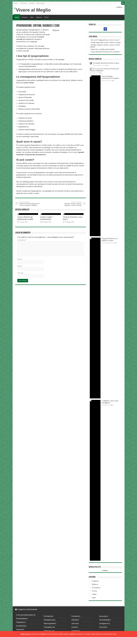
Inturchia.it (75, 623)
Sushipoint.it (75, 631)
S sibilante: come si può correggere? (110, 402)
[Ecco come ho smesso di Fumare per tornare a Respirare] (91, 68)
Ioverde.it (74, 627)
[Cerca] (122, 3)
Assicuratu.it (103, 616)
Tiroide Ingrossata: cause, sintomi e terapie (106, 42)
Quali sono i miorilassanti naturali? (103, 49)
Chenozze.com (49, 631)
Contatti (31, 3)
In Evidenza (96, 588)
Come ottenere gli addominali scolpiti (25, 218)
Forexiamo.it (75, 616)
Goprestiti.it (20, 629)
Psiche (46, 17)
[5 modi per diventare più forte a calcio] (91, 63)
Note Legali (40, 3)
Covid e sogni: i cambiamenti (46, 218)
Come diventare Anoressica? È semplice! (105, 52)
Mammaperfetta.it (50, 623)
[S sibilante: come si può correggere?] (95, 480)
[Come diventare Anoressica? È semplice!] (95, 155)
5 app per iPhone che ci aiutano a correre (110, 239)
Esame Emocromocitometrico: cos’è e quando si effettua (29, 203)
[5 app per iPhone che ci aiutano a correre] (95, 318)
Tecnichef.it (103, 627)
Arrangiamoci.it (104, 623)
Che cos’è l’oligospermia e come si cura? (105, 40)
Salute (17, 17)
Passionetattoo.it (22, 618)
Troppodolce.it (21, 622)
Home (16, 3)
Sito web (20, 273)
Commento (21, 240)
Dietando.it (75, 620)
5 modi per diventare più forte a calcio (106, 63)
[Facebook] (105, 29)
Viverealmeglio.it (105, 620)
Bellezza (39, 17)
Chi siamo (23, 3)
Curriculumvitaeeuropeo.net (25, 615)
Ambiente (24, 17)
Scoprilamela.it (21, 626)
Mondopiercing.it (49, 620)
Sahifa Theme (25, 634)
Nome (20, 259)
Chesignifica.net (49, 627)
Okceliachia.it (48, 616)
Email (19, 266)
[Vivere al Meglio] (32, 9)
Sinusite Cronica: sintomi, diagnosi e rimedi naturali (73, 203)
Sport (32, 17)
